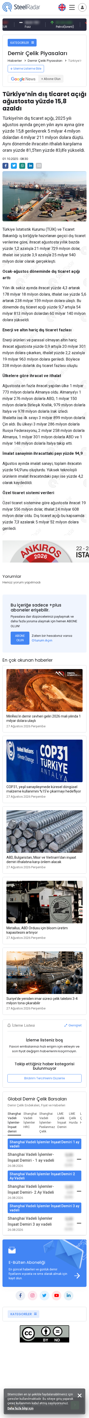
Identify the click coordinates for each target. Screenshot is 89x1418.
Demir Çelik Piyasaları (45, 60)
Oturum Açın (42, 640)
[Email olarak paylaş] (39, 166)
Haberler (15, 60)
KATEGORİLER (20, 43)
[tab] (14, 1122)
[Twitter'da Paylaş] (14, 166)
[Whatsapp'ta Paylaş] (22, 166)
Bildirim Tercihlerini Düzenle (44, 1078)
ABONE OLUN (20, 638)
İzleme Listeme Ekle (27, 68)
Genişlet (75, 1025)
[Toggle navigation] (82, 7)
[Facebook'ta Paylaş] (5, 166)
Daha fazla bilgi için (20, 1408)
